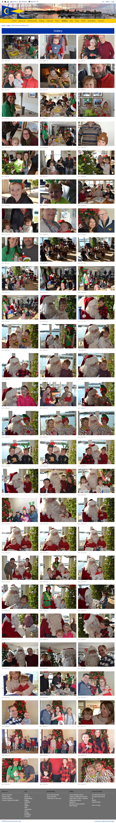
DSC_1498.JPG (44, 639)
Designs (26, 813)
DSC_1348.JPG (44, 234)
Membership (32, 21)
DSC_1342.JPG (6, 205)
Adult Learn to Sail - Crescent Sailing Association (78, 799)
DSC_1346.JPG (44, 205)
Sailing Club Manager (108, 821)
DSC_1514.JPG (6, 697)
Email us (15, 2)
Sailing (41, 21)
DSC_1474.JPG (6, 582)
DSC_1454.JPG (44, 524)
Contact (101, 21)
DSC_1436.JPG (44, 495)
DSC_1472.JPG (82, 553)
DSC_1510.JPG (44, 668)
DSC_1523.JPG (6, 726)
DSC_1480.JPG (82, 582)
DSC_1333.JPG (44, 176)
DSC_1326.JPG (82, 119)
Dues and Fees (51, 797)
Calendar (49, 21)
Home (14, 21)
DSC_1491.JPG (44, 611)
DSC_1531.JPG (44, 755)
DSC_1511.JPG (81, 668)
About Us (22, 21)
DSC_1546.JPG (6, 784)
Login (112, 2)
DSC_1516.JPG (82, 697)
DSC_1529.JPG (82, 755)
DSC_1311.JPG (81, 61)
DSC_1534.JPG (6, 755)
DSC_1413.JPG (82, 437)
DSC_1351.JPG (5, 263)
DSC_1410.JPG (44, 437)
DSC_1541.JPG (44, 784)
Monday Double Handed (77, 804)
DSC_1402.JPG (44, 408)
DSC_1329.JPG (44, 148)
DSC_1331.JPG (5, 176)
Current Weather (7, 798)
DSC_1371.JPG (6, 321)
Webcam (33, 2)
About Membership (53, 795)
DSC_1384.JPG (82, 350)
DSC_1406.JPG (6, 437)
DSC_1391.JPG (82, 379)
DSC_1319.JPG (82, 90)
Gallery (64, 21)
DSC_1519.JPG (44, 726)
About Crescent (7, 795)
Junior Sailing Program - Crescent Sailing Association (78, 795)
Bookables (92, 21)
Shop (77, 21)
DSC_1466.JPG (6, 553)
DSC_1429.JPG (82, 466)
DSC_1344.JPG (82, 205)
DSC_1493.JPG (82, 611)
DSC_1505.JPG (6, 668)
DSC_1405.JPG (82, 408)
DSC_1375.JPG (44, 321)
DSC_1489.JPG (6, 611)
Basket (108, 2)
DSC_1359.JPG (6, 292)
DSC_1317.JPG (44, 90)
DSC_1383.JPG (44, 350)
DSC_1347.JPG (6, 234)
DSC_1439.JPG (82, 495)
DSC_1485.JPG (44, 582)
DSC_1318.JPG (6, 119)
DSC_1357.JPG (82, 263)
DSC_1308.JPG (44, 61)
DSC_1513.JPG (44, 697)
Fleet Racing (73, 806)
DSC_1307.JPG (6, 61)
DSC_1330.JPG (82, 148)
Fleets (83, 21)
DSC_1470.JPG (44, 553)
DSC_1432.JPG (6, 495)
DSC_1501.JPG (82, 639)
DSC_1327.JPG (6, 148)
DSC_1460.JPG (82, 524)
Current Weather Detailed (10, 800)
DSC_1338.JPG (82, 176)
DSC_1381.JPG (6, 350)
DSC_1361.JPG (44, 292)
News (57, 21)
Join (103, 2)
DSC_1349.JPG (82, 234)
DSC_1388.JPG (6, 379)
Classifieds (27, 809)
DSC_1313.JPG (5, 90)
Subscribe (24, 2)
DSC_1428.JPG (44, 466)
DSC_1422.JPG (6, 466)
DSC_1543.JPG (82, 784)
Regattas (72, 802)
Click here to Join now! (54, 798)
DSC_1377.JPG (82, 321)
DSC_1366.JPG (82, 292)
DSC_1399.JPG (6, 408)
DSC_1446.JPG (6, 524)
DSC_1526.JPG (82, 726)
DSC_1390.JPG (44, 379)
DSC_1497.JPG (6, 639)
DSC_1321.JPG (44, 119)
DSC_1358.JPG (44, 263)
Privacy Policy (6, 797)
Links (71, 21)
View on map (96, 805)
